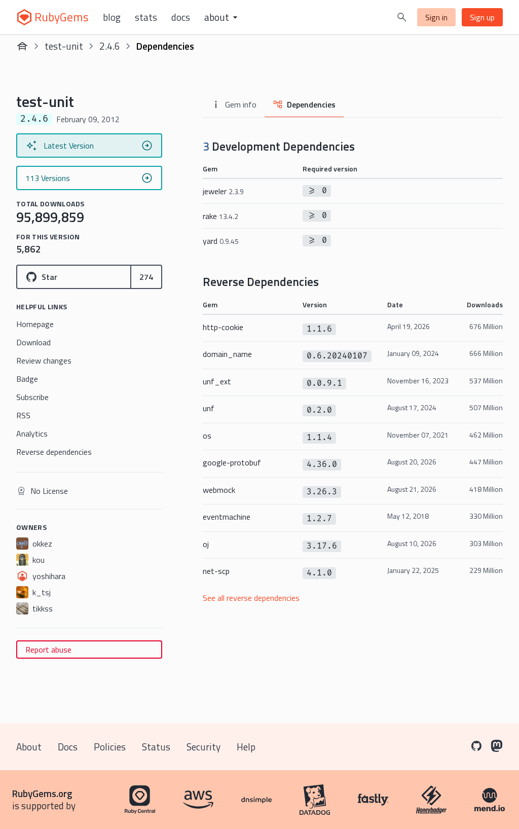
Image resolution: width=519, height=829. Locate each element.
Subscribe (32, 397)
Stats (146, 17)
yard (221, 241)
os (207, 435)
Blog (112, 17)
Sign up (482, 17)
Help (246, 746)
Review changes (43, 360)
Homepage (35, 324)
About (29, 746)
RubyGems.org (42, 793)
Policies (110, 746)
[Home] (22, 46)
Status (156, 746)
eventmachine (226, 517)
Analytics (32, 433)
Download (33, 342)
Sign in (436, 17)
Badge (27, 379)
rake (220, 216)
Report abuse (48, 649)
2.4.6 (109, 46)
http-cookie (223, 327)
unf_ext (217, 381)
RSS (23, 415)
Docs (180, 17)
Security (203, 746)
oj (206, 544)
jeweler (223, 191)
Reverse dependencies (54, 452)
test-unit (64, 46)
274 (146, 277)
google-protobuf (232, 462)
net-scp (216, 571)
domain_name (227, 354)
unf (208, 408)
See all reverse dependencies (251, 598)
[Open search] (402, 17)
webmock (219, 490)
